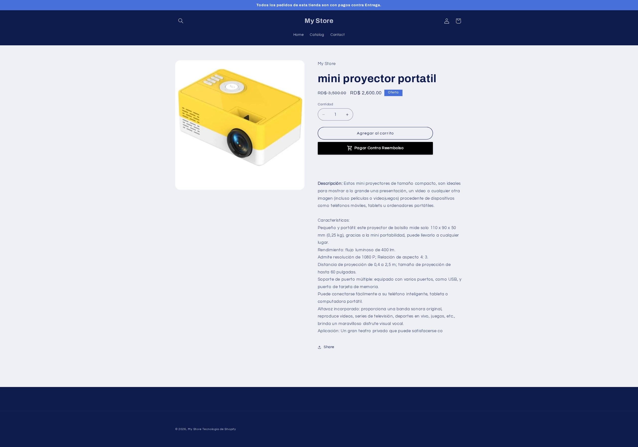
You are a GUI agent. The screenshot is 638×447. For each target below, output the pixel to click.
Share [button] (329, 347)
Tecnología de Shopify (219, 429)
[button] (181, 21)
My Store (194, 429)
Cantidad (325, 104)
